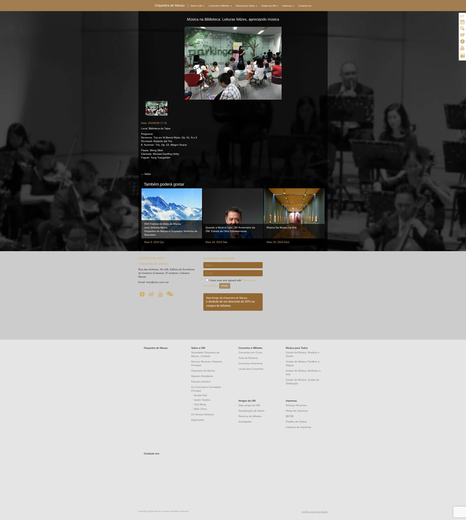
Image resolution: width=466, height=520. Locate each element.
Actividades (245, 421)
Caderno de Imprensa (298, 427)
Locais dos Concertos (250, 368)
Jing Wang (200, 404)
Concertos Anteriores (250, 363)
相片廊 (289, 416)
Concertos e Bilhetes (250, 347)
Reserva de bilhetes (249, 416)
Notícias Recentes (296, 405)
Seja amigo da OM (249, 405)
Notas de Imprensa (297, 410)
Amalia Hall (200, 395)
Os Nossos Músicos (202, 414)
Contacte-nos (151, 453)
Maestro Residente (202, 376)
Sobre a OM (198, 347)
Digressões (197, 419)
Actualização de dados (251, 410)
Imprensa (291, 400)
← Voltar (146, 173)
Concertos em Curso (250, 352)
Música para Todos (297, 347)
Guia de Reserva (248, 357)
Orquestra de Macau (156, 347)
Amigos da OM (247, 400)
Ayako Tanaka (202, 399)
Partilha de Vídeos (296, 421)
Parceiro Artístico (201, 381)
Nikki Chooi (200, 408)
